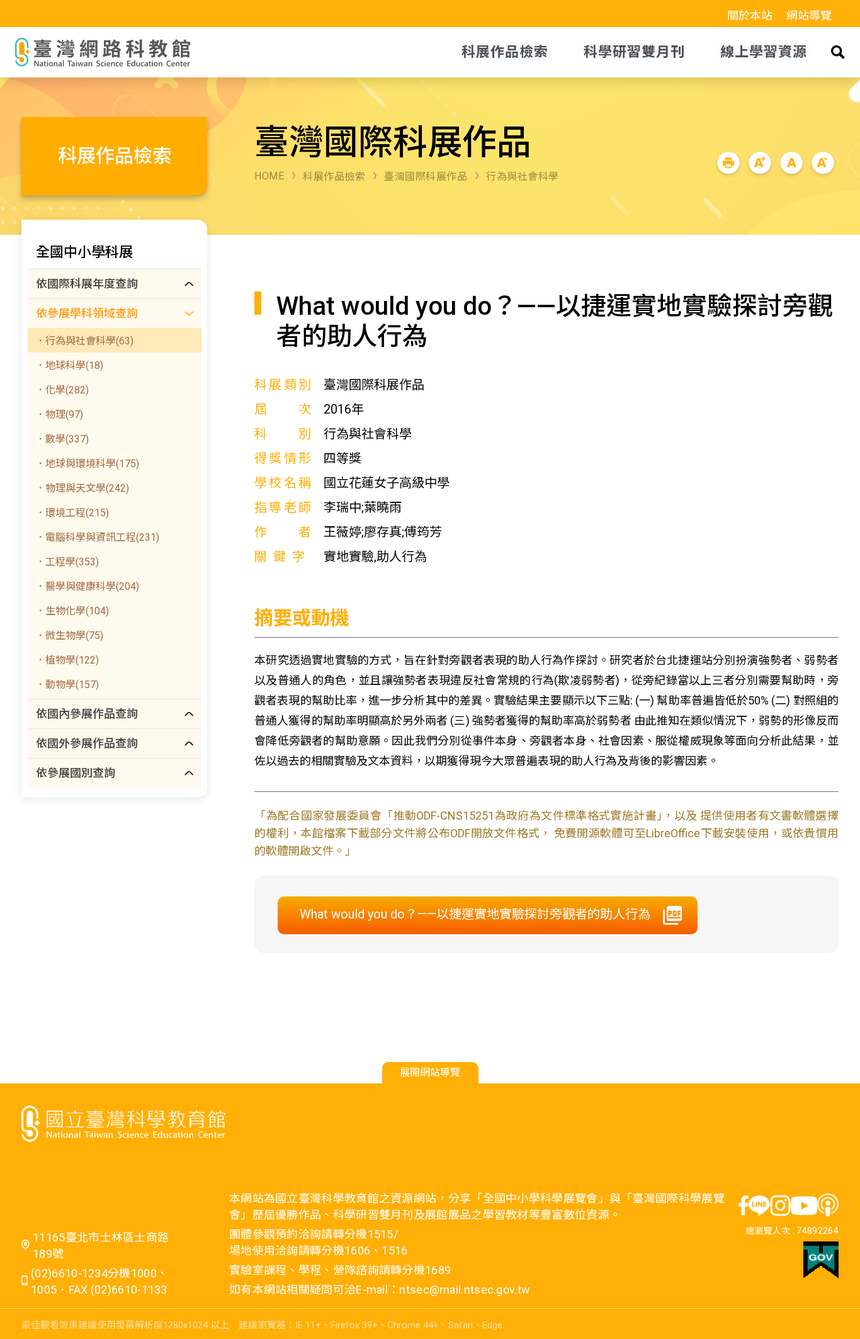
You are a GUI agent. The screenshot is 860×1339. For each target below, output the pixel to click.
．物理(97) (59, 415)
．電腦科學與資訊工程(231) (97, 537)
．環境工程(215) (72, 513)
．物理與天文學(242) (82, 488)
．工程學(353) (67, 562)
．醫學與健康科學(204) (87, 586)
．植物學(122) (67, 660)
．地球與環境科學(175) (87, 464)
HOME (269, 176)
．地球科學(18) (69, 365)
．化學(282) (62, 390)
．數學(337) (62, 439)
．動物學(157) (67, 685)
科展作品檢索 (334, 177)
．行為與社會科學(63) (84, 341)
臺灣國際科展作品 (425, 177)
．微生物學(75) (69, 635)
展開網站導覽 (430, 1072)
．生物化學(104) (72, 611)
